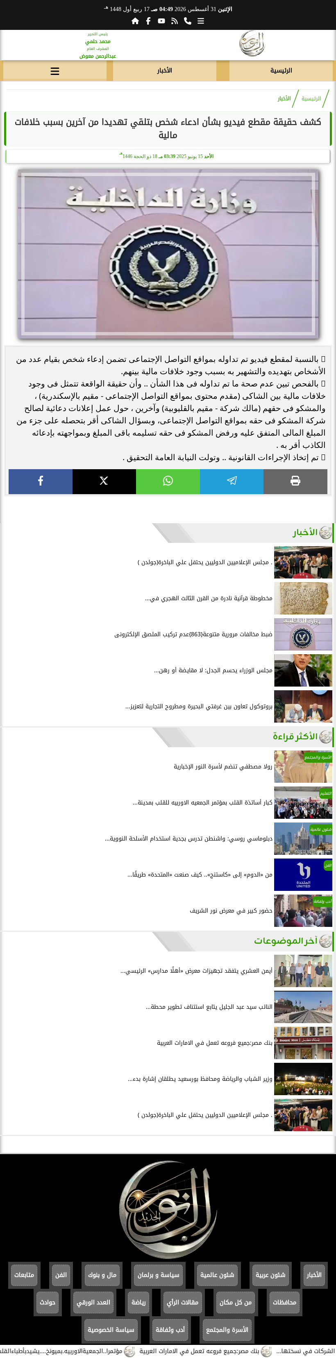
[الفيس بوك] (148, 20)
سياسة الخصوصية (111, 1329)
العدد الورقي (93, 1302)
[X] (104, 481)
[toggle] (55, 70)
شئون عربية (271, 1275)
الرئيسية (281, 70)
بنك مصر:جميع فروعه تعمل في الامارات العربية (221, 1351)
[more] (200, 20)
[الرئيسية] (135, 20)
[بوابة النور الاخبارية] (252, 44)
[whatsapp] (168, 481)
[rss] (174, 20)
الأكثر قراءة (295, 737)
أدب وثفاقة (170, 1329)
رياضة (139, 1302)
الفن (61, 1275)
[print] (295, 481)
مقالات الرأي (182, 1302)
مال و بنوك (102, 1275)
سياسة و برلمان (158, 1275)
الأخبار (164, 70)
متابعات (24, 1275)
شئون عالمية (217, 1275)
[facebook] (41, 481)
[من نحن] (187, 20)
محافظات (284, 1302)
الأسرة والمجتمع (227, 1329)
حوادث (47, 1302)
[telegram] (232, 481)
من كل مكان (236, 1302)
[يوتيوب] (161, 20)
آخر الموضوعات (286, 941)
